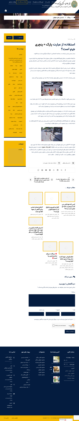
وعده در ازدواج (12, 117)
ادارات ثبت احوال (24, 362)
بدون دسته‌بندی (70, 211)
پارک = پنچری (43, 44)
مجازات (10, 95)
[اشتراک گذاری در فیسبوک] (65, 170)
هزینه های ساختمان (18, 114)
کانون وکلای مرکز (24, 375)
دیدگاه (73, 292)
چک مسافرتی (11, 129)
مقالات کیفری (66, 215)
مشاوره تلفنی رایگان (40, 357)
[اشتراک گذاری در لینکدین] (57, 170)
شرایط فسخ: (19, 84)
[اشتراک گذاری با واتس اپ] (53, 170)
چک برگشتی (15, 125)
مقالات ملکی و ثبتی (55, 218)
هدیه (9, 110)
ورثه (11, 114)
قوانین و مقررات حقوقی (65, 213)
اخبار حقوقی (52, 214)
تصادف (11, 65)
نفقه (14, 110)
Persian (62, 419)
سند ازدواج (11, 77)
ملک (17, 103)
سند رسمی (20, 80)
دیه (9, 73)
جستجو (9, 37)
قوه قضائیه (26, 372)
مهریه (9, 106)
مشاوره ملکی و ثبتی (40, 367)
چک (40, 237)
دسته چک (15, 73)
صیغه (14, 84)
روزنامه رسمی (25, 365)
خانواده (20, 73)
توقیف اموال (14, 69)
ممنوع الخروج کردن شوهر (17, 106)
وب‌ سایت (41, 310)
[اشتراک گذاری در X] (61, 170)
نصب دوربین (19, 110)
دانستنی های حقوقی (66, 163)
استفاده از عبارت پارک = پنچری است (49, 163)
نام (74, 310)
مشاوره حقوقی (41, 370)
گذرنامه (20, 132)
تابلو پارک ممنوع (46, 147)
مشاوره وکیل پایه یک (40, 362)
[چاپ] (42, 170)
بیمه (16, 65)
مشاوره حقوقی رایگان (40, 360)
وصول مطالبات (34, 239)
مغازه (21, 103)
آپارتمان (20, 54)
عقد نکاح (20, 88)
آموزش (55, 214)
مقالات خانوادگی (72, 215)
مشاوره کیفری (42, 372)
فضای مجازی (19, 91)
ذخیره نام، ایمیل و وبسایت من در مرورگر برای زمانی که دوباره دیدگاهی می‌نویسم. (53, 319)
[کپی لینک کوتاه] (38, 170)
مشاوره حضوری (41, 365)
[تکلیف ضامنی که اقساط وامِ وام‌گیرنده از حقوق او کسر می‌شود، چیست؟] (56, 369)
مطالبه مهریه (20, 99)
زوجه (17, 77)
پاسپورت (20, 121)
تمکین (21, 69)
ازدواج (21, 65)
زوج (21, 77)
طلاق (9, 84)
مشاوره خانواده (41, 375)
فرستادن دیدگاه (70, 332)
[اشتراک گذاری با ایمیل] (46, 170)
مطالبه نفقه (13, 99)
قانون (14, 91)
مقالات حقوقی (40, 239)
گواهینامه (15, 132)
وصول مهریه (20, 117)
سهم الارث (14, 80)
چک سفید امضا (19, 129)
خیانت (65, 211)
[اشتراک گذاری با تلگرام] (49, 170)
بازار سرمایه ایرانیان (24, 387)
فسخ (15, 88)
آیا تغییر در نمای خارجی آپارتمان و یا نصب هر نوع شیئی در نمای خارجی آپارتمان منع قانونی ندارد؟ (15, 60)
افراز (48, 214)
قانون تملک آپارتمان (18, 95)
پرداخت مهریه (13, 121)
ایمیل (58, 310)
